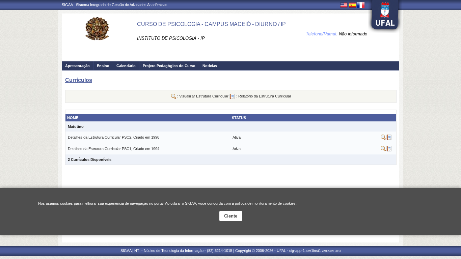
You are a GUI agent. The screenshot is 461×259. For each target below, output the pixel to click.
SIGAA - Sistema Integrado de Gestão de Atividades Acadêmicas (114, 5)
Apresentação (77, 66)
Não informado (353, 33)
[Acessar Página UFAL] (385, 16)
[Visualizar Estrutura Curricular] (383, 139)
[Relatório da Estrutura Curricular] (388, 139)
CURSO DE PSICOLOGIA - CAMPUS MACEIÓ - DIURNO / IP (211, 24)
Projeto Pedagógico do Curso (169, 66)
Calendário (126, 66)
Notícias (209, 66)
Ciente (230, 216)
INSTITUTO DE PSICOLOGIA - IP (171, 38)
